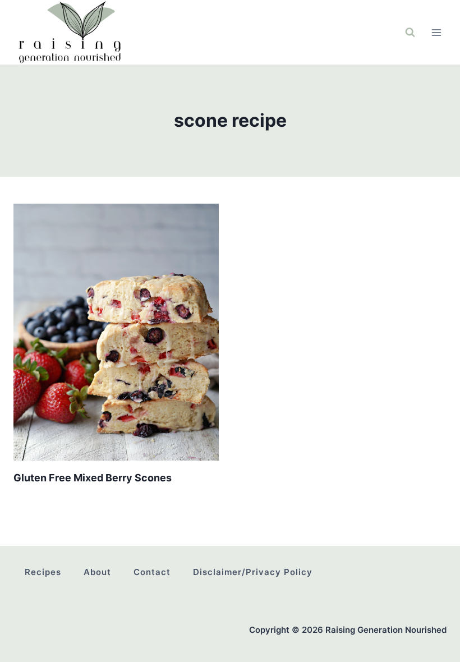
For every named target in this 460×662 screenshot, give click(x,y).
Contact (152, 572)
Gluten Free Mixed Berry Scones (92, 478)
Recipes (43, 572)
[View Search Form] (410, 32)
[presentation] (116, 332)
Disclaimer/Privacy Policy (252, 572)
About (97, 572)
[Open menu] (436, 32)
